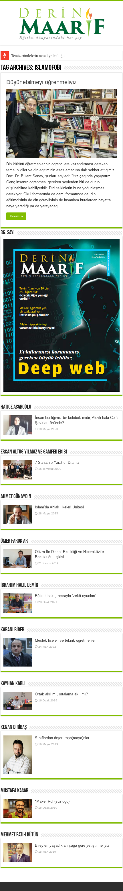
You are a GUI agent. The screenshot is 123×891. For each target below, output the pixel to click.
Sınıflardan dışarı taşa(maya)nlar (62, 738)
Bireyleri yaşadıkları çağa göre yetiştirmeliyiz (72, 845)
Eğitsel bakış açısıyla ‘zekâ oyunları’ (65, 596)
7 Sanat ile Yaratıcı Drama (57, 462)
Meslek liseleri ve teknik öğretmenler (65, 640)
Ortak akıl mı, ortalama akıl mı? (61, 694)
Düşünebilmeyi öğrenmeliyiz (41, 82)
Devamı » (16, 216)
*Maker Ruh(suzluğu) (52, 801)
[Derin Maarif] (61, 22)
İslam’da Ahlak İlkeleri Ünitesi (59, 507)
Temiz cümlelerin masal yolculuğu (38, 55)
